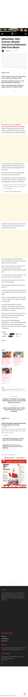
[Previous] (13, 91)
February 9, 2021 (7, 449)
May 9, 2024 (15, 50)
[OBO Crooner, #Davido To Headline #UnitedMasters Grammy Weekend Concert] (6, 371)
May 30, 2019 (10, 426)
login (6, 454)
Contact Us (4, 641)
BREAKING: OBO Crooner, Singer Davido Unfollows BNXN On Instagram (6, 361)
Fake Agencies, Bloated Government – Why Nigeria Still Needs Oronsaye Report (12, 81)
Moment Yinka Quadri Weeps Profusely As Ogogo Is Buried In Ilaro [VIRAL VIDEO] (12, 86)
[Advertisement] (14, 14)
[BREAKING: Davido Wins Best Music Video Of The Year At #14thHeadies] (18, 355)
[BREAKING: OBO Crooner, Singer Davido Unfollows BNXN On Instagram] (6, 355)
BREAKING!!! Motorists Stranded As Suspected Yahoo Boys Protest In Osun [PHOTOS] (13, 446)
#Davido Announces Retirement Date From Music (12, 390)
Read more (5, 435)
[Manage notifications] (25, 694)
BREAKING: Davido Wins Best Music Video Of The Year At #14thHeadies (18, 361)
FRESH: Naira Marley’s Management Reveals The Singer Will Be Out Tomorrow (13, 424)
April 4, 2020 (6, 442)
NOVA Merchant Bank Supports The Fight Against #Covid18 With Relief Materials (13, 439)
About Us (3, 636)
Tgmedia (8, 50)
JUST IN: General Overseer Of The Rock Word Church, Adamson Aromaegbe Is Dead (13, 77)
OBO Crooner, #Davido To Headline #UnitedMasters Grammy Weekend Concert (6, 377)
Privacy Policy (5, 638)
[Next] (15, 91)
